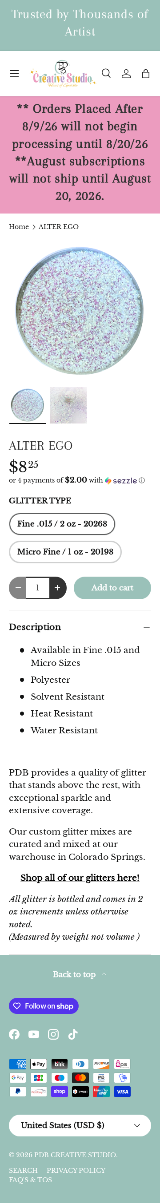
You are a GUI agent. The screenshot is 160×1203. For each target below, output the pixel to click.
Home (19, 227)
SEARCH (23, 1171)
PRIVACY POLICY (76, 1171)
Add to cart (112, 588)
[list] (80, 311)
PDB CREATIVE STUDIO (75, 1155)
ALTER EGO (59, 227)
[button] (146, 73)
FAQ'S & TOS (30, 1180)
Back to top (75, 974)
